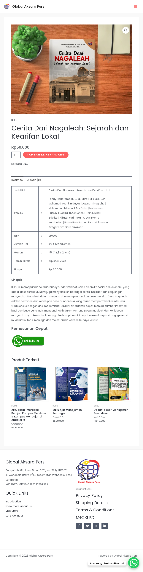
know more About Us (19, 506)
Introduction (13, 501)
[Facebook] (79, 526)
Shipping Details (92, 502)
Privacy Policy (89, 495)
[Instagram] (96, 526)
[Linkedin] (104, 526)
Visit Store (12, 511)
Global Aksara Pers (28, 6)
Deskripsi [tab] (17, 180)
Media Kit (85, 517)
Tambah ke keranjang (46, 154)
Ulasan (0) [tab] (34, 180)
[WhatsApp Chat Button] (133, 562)
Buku (14, 120)
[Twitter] (87, 526)
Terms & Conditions (95, 510)
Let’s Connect (14, 515)
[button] (125, 30)
